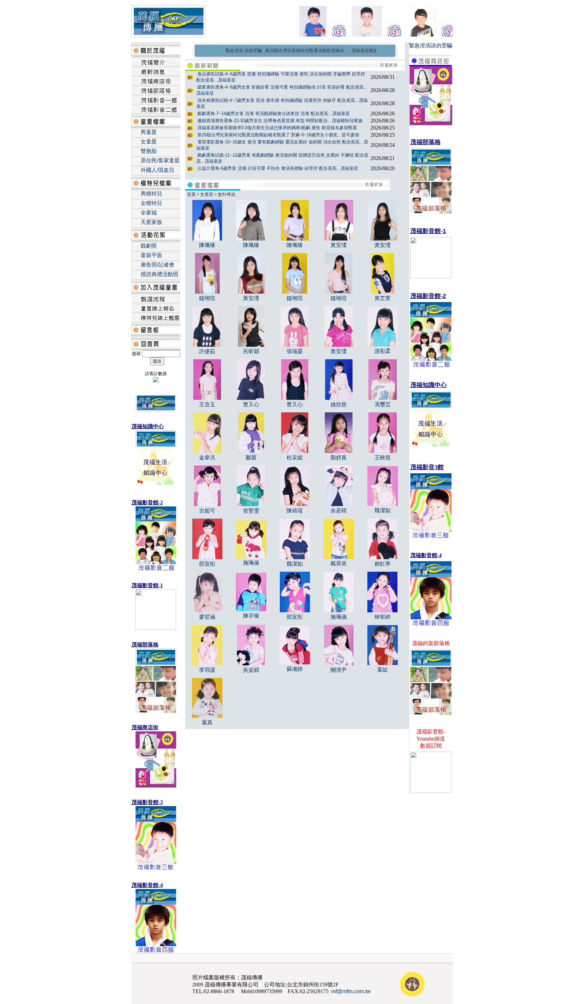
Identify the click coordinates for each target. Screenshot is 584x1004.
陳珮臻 (207, 245)
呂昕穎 (251, 351)
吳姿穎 (251, 670)
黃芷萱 (382, 298)
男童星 (149, 132)
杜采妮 (295, 457)
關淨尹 (339, 670)
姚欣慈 (339, 404)
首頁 (191, 194)
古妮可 (207, 511)
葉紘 (382, 669)
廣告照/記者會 (157, 265)
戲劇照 (149, 246)
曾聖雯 (251, 511)
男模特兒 (151, 194)
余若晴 (339, 511)
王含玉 (207, 404)
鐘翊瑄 (207, 298)
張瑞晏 (295, 351)
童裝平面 (151, 255)
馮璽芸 (382, 404)
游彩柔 (382, 351)
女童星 (149, 141)
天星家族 (151, 222)
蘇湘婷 (295, 669)
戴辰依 (339, 563)
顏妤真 (339, 457)
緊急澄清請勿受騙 (430, 45)
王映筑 (382, 457)
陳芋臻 (251, 616)
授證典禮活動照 (159, 274)
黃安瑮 (339, 245)
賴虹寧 (382, 564)
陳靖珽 (295, 511)
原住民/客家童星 (160, 160)
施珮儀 (251, 563)
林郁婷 (382, 617)
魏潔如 (382, 510)
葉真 (207, 722)
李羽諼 (207, 670)
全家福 (149, 212)
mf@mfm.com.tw (351, 991)
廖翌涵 (207, 617)
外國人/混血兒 (157, 170)
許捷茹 (207, 351)
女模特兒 (151, 203)
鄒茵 (251, 457)
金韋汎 (207, 457)
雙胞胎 (149, 151)
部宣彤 (207, 564)
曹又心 (251, 404)
